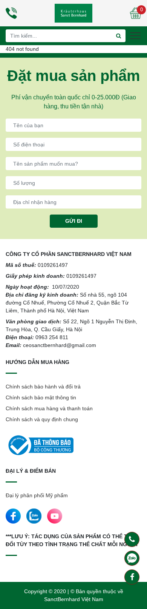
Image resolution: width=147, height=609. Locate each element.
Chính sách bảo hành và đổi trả (43, 387)
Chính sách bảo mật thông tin (41, 397)
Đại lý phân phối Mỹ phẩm (37, 495)
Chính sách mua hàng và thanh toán (49, 408)
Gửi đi (73, 221)
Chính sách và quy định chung (42, 419)
